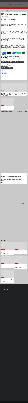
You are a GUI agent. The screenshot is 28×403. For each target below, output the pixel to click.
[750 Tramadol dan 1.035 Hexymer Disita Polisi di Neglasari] (7, 102)
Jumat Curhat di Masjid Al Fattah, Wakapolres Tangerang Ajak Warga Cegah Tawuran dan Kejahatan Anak (13, 174)
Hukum (2, 277)
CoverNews (14, 401)
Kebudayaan (3, 249)
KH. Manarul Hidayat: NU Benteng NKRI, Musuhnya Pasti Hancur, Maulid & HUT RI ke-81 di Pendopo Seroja (12, 180)
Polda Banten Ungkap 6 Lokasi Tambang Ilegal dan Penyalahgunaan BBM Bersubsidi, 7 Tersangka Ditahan (7, 93)
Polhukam (16, 249)
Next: (20, 78)
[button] (1, 8)
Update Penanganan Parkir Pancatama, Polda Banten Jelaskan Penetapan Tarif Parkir (11, 176)
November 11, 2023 (6, 16)
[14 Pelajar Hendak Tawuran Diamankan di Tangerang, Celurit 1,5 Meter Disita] (20, 87)
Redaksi (2, 16)
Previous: (7, 78)
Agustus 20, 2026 (6, 95)
